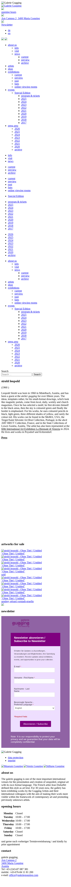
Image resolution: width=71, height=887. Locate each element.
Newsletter (7, 24)
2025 (23, 98)
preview (25, 59)
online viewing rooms (26, 86)
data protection (15, 757)
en (9, 33)
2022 (23, 107)
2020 (23, 113)
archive (25, 62)
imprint (11, 760)
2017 (23, 122)
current (24, 56)
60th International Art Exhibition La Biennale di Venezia (30, 429)
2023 (23, 104)
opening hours (8, 12)
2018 (23, 119)
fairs (17, 83)
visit (17, 50)
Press (4, 437)
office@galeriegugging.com (23, 875)
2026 (17, 128)
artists (11, 65)
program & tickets (30, 95)
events (11, 89)
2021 (23, 110)
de (9, 30)
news (17, 53)
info (17, 48)
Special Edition (22, 92)
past (17, 80)
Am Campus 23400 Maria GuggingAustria (12, 863)
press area (13, 125)
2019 (23, 116)
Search (4, 371)
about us (12, 45)
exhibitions (13, 71)
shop (10, 68)
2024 (23, 101)
